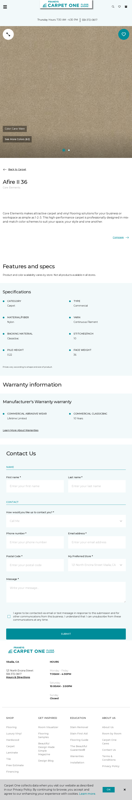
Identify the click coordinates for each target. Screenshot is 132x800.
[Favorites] (119, 7)
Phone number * (16, 533)
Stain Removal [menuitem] (79, 727)
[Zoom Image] (8, 34)
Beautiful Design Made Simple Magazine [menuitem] (46, 749)
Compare (118, 237)
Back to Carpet (17, 169)
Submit (66, 633)
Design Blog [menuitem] (45, 760)
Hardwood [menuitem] (12, 739)
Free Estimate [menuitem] (15, 765)
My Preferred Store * (80, 556)
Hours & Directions (18, 677)
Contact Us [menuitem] (109, 749)
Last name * (75, 477)
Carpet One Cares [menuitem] (109, 741)
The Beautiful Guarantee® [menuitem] (78, 748)
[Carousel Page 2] (69, 150)
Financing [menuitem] (12, 771)
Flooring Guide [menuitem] (79, 739)
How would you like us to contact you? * (30, 512)
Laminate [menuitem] (12, 752)
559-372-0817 (89, 19)
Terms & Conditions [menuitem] (109, 758)
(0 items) (126, 6)
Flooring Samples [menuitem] (43, 735)
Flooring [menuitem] (11, 727)
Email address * (77, 533)
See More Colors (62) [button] (17, 139)
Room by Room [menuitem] (111, 733)
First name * (13, 477)
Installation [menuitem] (77, 762)
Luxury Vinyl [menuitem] (13, 733)
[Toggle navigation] (5, 7)
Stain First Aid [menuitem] (78, 733)
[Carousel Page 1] (63, 150)
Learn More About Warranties (20, 430)
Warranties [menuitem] (77, 756)
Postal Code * (14, 556)
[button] (113, 7)
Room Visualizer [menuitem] (48, 727)
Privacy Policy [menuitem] (110, 766)
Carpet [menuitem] (10, 746)
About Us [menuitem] (108, 727)
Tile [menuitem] (8, 759)
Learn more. (87, 793)
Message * (12, 579)
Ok (108, 789)
